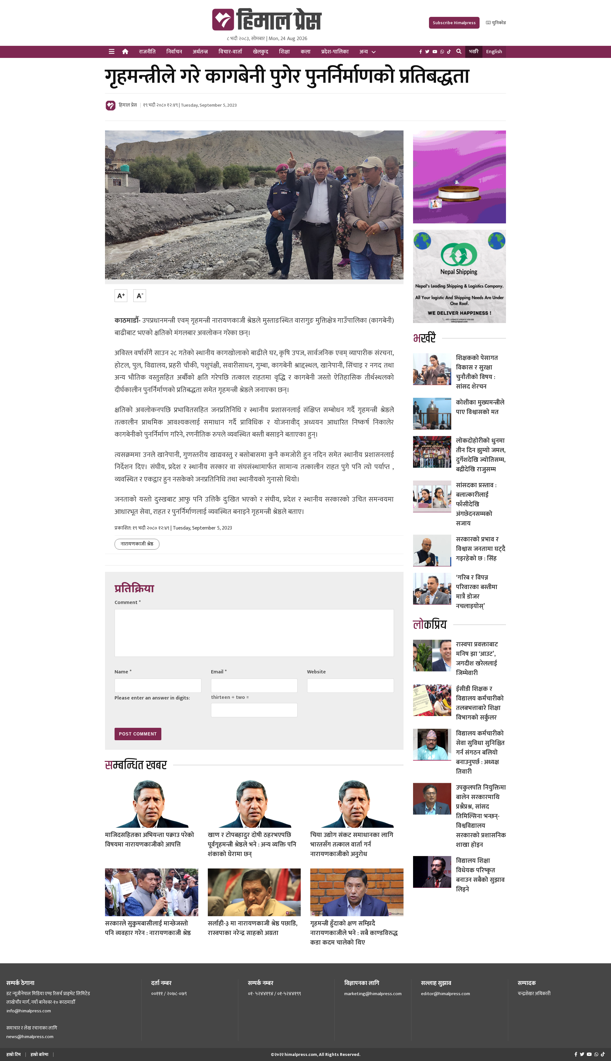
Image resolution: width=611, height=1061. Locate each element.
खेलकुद (260, 51)
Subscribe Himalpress (454, 22)
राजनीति (147, 51)
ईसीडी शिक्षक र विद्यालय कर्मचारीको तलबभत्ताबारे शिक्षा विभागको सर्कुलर (480, 703)
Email (219, 672)
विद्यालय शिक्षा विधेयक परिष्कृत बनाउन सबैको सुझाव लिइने (480, 875)
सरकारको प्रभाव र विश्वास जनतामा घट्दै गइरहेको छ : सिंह (480, 549)
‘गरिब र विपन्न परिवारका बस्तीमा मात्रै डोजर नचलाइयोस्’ (476, 592)
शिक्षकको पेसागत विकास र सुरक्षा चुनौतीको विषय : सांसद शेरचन (477, 372)
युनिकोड (498, 22)
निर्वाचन (174, 51)
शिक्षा (284, 51)
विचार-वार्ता (230, 51)
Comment (128, 602)
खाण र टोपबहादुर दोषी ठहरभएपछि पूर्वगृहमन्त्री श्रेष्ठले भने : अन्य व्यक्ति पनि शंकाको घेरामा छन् (252, 845)
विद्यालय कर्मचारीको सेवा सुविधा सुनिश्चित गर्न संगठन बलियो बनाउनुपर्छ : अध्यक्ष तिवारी (480, 752)
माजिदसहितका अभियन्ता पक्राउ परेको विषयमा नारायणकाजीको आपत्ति (149, 840)
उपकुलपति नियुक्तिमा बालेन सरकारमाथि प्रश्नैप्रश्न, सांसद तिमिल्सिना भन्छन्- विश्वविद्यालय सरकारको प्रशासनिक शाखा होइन (481, 816)
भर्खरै (474, 51)
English (494, 51)
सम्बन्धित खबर (136, 765)
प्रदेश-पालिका (335, 51)
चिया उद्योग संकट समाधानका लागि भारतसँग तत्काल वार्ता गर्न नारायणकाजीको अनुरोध (351, 845)
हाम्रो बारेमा (39, 1054)
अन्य (364, 51)
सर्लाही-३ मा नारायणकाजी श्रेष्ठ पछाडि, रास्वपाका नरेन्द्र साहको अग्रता (253, 928)
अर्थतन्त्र (200, 51)
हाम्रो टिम (13, 1054)
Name (123, 672)
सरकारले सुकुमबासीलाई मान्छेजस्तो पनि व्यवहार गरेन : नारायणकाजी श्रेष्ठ (148, 928)
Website (316, 672)
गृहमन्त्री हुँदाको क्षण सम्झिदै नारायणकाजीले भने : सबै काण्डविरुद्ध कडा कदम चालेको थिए (354, 933)
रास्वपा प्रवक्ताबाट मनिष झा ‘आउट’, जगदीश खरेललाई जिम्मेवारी (477, 658)
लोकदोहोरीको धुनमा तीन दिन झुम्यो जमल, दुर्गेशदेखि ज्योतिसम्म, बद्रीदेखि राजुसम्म (481, 455)
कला (306, 51)
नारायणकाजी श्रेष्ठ (137, 544)
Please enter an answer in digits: (152, 698)
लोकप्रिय (430, 625)
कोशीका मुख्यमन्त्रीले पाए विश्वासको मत (480, 407)
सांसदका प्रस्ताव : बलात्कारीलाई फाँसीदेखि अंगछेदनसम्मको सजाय (476, 504)
